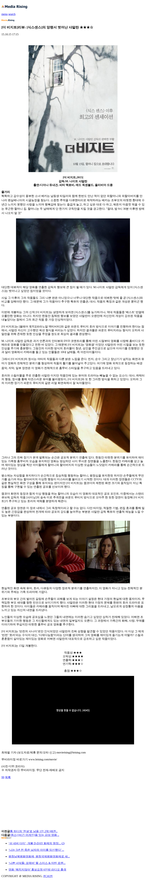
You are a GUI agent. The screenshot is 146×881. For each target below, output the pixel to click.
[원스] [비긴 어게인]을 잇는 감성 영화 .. (34, 834)
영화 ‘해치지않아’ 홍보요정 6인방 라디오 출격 (37, 869)
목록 (8, 777)
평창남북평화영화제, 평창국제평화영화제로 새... (39, 856)
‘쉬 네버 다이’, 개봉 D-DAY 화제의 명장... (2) (37, 843)
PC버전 (48, 876)
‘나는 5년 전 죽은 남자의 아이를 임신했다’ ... (36, 849)
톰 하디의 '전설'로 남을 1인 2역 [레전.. (34, 831)
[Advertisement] (29, 787)
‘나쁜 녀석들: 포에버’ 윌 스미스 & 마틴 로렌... (37, 863)
